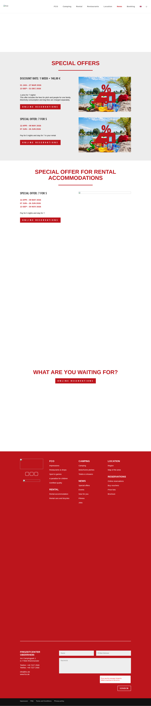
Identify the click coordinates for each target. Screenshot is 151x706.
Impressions (54, 466)
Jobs (80, 503)
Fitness (82, 498)
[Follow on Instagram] (31, 474)
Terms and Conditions (44, 701)
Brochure (111, 494)
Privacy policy (59, 701)
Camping (82, 466)
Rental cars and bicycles (59, 498)
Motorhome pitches (86, 470)
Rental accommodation (58, 494)
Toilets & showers (86, 474)
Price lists (112, 490)
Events (81, 490)
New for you (83, 494)
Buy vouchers (113, 485)
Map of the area (114, 470)
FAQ (31, 701)
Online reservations (40, 106)
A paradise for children (58, 478)
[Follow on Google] (36, 474)
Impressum (24, 701)
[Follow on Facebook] (27, 474)
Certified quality (55, 483)
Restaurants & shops (57, 470)
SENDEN (124, 688)
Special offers (84, 485)
